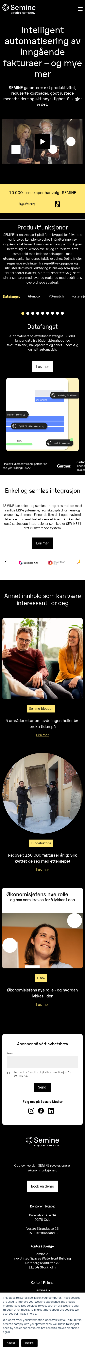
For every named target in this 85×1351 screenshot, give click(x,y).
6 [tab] (47, 313)
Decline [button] (29, 1342)
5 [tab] (42, 313)
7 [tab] (52, 313)
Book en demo (42, 1186)
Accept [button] (11, 1342)
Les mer (42, 366)
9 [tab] (62, 313)
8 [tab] (57, 313)
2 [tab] (27, 313)
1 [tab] (22, 313)
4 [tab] (37, 313)
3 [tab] (32, 313)
